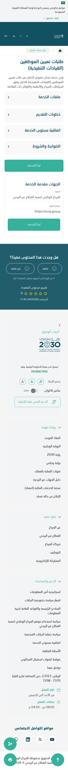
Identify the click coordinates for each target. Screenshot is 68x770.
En (6, 36)
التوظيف (55, 552)
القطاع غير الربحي (49, 536)
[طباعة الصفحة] (10, 759)
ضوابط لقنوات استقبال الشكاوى (40, 659)
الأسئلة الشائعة (51, 651)
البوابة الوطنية (51, 446)
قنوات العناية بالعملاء (47, 471)
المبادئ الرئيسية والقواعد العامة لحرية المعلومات (37, 611)
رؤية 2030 (53, 454)
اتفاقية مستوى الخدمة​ (46, 642)
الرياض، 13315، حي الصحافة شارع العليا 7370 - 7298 (36, 678)
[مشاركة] (10, 743)
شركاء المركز (52, 544)
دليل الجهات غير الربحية (46, 479)
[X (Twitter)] (40, 739)
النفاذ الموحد (52, 438)
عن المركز (54, 527)
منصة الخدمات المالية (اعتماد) (42, 488)
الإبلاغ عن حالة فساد (48, 496)
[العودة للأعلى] (57, 759)
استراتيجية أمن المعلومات (45, 592)
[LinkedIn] (27, 739)
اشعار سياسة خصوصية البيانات (42, 600)
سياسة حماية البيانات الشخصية (42, 634)
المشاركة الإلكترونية (48, 561)
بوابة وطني (53, 463)
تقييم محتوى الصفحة (34, 287)
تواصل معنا (53, 668)
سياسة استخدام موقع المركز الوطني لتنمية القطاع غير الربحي (34, 624)
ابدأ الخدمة (34, 165)
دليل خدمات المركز (38, 50)
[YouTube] (52, 739)
